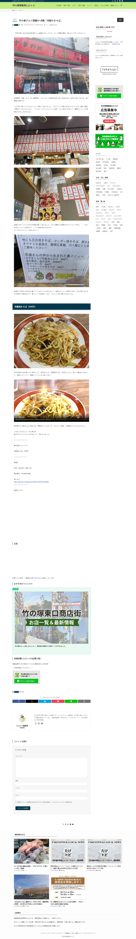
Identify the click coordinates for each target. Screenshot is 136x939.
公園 (104, 215)
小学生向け (115, 218)
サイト (17, 795)
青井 (105, 197)
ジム (109, 212)
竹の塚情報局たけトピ (23, 5)
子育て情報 (99, 218)
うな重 (103, 233)
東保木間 (98, 191)
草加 (105, 194)
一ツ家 (108, 185)
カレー (113, 239)
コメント (18, 756)
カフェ (107, 239)
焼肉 (104, 254)
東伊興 (113, 188)
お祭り (106, 209)
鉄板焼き (105, 257)
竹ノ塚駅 (112, 191)
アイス (119, 236)
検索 (120, 20)
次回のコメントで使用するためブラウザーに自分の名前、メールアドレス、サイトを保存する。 (45, 802)
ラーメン (106, 248)
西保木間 (111, 194)
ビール (103, 245)
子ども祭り (111, 215)
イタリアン (99, 239)
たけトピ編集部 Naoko (22, 727)
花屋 (104, 221)
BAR (97, 233)
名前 (16, 780)
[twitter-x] (112, 1)
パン (97, 245)
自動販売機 (117, 254)
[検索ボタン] (121, 5)
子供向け (119, 215)
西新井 (119, 194)
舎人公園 (98, 194)
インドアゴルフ (100, 212)
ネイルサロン (116, 212)
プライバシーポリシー (57, 933)
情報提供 (67, 933)
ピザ (109, 245)
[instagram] (115, 1)
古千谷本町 (106, 188)
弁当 (109, 251)
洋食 (121, 251)
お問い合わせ (34, 578)
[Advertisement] (51, 561)
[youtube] (122, 1)
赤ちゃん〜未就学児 (113, 221)
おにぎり (110, 233)
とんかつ (111, 236)
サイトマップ (45, 933)
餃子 (111, 257)
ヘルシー (98, 248)
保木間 (98, 188)
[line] (120, 1)
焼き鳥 (98, 254)
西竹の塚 (98, 197)
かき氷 (118, 233)
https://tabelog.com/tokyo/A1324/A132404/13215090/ (31, 482)
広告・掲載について (77, 933)
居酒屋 (103, 251)
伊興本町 (115, 185)
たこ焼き (103, 236)
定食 (97, 251)
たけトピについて (89, 933)
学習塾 (107, 218)
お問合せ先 (116, 70)
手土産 (115, 251)
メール (17, 788)
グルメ (16, 24)
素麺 (110, 254)
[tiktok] (117, 1)
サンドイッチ (99, 242)
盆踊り (98, 221)
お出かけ (98, 209)
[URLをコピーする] (84, 701)
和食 (118, 248)
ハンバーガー (117, 242)
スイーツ (108, 242)
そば (97, 236)
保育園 (98, 215)
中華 (22, 24)
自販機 (98, 257)
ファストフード (117, 245)
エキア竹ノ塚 (99, 185)
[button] (18, 701)
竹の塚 (106, 191)
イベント (112, 209)
